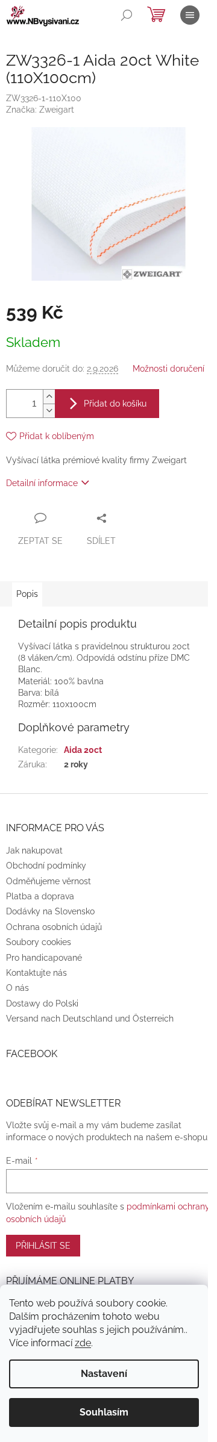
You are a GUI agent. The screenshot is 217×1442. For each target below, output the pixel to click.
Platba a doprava (40, 896)
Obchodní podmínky (46, 865)
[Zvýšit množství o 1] (49, 397)
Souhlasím (104, 1412)
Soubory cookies (38, 942)
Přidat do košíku (115, 403)
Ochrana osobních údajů (54, 927)
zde (83, 1343)
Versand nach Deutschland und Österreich (90, 1018)
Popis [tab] (27, 594)
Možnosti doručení (168, 368)
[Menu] (190, 15)
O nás (17, 988)
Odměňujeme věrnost (48, 881)
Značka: (40, 109)
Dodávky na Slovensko (50, 911)
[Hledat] (127, 15)
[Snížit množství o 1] (49, 410)
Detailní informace (42, 483)
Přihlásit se (43, 1245)
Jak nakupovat (34, 850)
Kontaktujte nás (36, 973)
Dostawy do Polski (42, 1003)
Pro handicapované (44, 958)
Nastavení (104, 1373)
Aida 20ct (83, 750)
